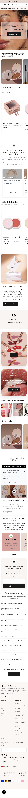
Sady (2, 715)
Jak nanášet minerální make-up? (12, 466)
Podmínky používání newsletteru (20, 718)
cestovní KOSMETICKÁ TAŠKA (11, 123)
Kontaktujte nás (14, 674)
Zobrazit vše (11, 8)
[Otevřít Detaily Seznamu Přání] (4, 792)
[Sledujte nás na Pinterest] (9, 696)
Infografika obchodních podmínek (18, 710)
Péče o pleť (4, 713)
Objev (14, 33)
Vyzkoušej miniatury (10, 304)
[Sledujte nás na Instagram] (5, 696)
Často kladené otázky (19, 729)
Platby (17, 726)
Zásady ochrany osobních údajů (19, 714)
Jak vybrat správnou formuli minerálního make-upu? (11, 471)
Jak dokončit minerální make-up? (12, 483)
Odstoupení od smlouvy (19, 733)
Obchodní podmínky (20, 706)
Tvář (2, 703)
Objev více (11, 192)
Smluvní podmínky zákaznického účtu (20, 723)
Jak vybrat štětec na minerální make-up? (11, 477)
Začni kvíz (14, 355)
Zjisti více (14, 554)
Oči (2, 706)
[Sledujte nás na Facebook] (2, 696)
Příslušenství (4, 711)
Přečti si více (6, 512)
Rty (2, 708)
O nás (17, 1)
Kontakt (17, 703)
